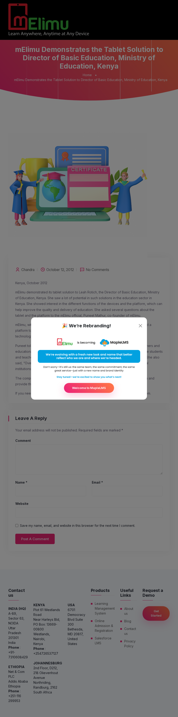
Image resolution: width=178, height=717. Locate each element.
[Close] (140, 325)
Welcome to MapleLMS (89, 388)
